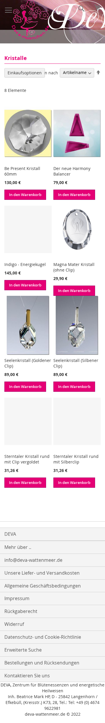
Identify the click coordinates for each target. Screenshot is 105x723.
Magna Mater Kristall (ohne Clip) (73, 267)
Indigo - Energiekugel (25, 264)
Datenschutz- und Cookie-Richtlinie (42, 637)
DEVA (10, 534)
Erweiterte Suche (23, 650)
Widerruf (14, 624)
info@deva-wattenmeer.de (33, 560)
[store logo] (30, 20)
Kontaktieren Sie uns (27, 675)
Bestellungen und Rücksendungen (41, 663)
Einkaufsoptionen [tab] (25, 72)
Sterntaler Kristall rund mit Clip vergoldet (27, 459)
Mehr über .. (17, 547)
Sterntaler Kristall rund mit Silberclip (76, 459)
